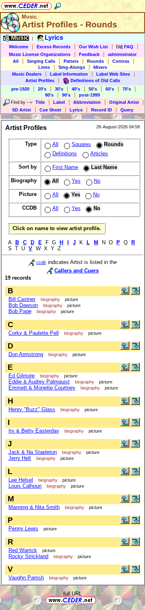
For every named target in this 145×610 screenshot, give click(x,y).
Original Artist (124, 102)
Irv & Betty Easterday (33, 431)
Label (59, 102)
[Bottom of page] (135, 293)
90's (66, 95)
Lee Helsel (20, 480)
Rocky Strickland (28, 556)
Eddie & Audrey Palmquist (39, 382)
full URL (72, 594)
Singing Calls (41, 61)
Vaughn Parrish (26, 578)
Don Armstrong (25, 354)
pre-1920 (20, 89)
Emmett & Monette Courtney (41, 388)
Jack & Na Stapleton (32, 452)
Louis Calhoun (24, 486)
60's (110, 89)
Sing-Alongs (71, 67)
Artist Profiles (39, 80)
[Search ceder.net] (57, 5)
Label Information (69, 74)
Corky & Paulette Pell (33, 333)
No (97, 181)
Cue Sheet (50, 109)
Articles (99, 153)
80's (49, 95)
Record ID (101, 109)
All (16, 61)
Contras (120, 61)
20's (42, 89)
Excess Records (53, 46)
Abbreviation (87, 102)
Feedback (89, 54)
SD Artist (21, 109)
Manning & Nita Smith (34, 507)
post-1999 (89, 95)
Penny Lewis (23, 529)
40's (76, 89)
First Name (65, 167)
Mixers (100, 67)
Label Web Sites (113, 74)
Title (40, 102)
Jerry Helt (19, 458)
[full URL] (99, 600)
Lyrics (76, 109)
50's (93, 89)
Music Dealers (26, 74)
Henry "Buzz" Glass (31, 409)
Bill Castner (21, 299)
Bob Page (19, 311)
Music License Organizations (39, 54)
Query (126, 109)
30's (59, 89)
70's (126, 89)
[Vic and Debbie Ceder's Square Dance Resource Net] (26, 5)
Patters (71, 61)
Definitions (64, 153)
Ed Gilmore (21, 376)
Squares (81, 144)
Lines (44, 67)
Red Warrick (22, 550)
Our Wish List (93, 46)
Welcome (18, 46)
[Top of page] (124, 293)
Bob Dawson (23, 305)
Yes (76, 181)
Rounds (95, 61)
